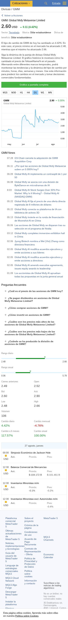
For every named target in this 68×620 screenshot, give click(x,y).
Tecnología (14, 32)
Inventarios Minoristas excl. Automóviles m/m (34, 499)
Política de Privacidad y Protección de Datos (30, 562)
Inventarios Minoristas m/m (25, 483)
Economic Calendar (49, 556)
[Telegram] (51, 573)
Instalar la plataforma (11, 603)
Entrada (56, 3)
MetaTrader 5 (51, 518)
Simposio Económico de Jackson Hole (31, 452)
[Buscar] (46, 3)
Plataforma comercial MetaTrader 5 (11, 522)
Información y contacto (30, 582)
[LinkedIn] (51, 578)
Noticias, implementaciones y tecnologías (14, 546)
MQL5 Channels (48, 538)
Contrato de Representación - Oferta (32, 551)
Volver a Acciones (13, 15)
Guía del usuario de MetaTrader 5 (11, 557)
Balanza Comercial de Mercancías (29, 467)
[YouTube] (46, 578)
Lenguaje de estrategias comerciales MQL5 (11, 569)
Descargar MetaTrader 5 (11, 594)
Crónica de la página (31, 526)
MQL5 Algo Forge (11, 586)
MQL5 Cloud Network (12, 579)
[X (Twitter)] (56, 573)
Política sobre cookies (28, 574)
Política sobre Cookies (26, 616)
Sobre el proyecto (29, 519)
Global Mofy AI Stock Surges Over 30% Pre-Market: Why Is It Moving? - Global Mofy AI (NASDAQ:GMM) (37, 193)
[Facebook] (46, 573)
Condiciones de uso (30, 533)
